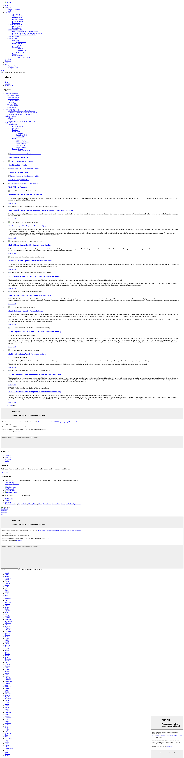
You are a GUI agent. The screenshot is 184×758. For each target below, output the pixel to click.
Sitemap (7, 500)
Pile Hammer (16, 23)
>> (12, 405)
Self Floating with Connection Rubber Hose (21, 121)
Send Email (4, 509)
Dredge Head (16, 47)
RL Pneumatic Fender (22, 142)
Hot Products (9, 499)
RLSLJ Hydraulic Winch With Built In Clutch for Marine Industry (34, 331)
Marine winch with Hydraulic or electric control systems (30, 261)
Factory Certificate (14, 9)
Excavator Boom (17, 17)
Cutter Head (19, 49)
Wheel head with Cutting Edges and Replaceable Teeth (29, 295)
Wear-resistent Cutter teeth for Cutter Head (25, 195)
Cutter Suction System (23, 57)
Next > (8, 405)
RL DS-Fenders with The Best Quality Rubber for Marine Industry (34, 374)
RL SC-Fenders (21, 143)
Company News (13, 67)
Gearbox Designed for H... (18, 180)
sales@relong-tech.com (12, 484)
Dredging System (17, 55)
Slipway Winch (32, 504)
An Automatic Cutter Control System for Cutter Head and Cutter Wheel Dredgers (40, 210)
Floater (10, 118)
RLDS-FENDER (21, 145)
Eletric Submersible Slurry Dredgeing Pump (25, 31)
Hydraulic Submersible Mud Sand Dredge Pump (27, 33)
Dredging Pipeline (13, 36)
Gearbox (18, 45)
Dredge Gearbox (17, 43)
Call (2, 514)
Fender (14, 54)
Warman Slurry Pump (58, 504)
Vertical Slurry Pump (11, 504)
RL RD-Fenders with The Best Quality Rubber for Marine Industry (34, 276)
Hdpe (10, 119)
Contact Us (8, 61)
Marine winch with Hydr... (18, 172)
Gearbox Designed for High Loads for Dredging (27, 226)
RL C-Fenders (20, 140)
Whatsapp (4, 510)
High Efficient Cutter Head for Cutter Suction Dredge (29, 245)
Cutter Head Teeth (21, 50)
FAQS (10, 11)
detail (14, 203)
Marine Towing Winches (73, 504)
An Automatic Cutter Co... (18, 157)
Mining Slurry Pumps (44, 504)
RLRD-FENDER (21, 147)
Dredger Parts (12, 38)
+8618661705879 (10, 482)
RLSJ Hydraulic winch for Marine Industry (25, 311)
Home (6, 5)
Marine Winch (16, 40)
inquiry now (4, 472)
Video (6, 62)
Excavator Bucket (17, 19)
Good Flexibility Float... (17, 165)
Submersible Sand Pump (15, 30)
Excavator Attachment (15, 14)
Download (8, 59)
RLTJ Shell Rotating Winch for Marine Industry (27, 354)
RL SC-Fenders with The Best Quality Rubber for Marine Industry (34, 392)
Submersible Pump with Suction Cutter (24, 35)
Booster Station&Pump (15, 24)
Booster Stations (17, 26)
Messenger (4, 512)
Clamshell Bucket (17, 16)
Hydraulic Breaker (17, 21)
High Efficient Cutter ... (17, 187)
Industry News (12, 66)
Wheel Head (20, 52)
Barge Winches (22, 504)
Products (7, 12)
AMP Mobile (9, 502)
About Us (8, 7)
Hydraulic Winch (21, 42)
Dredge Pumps (16, 28)
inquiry (10, 203)
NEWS (7, 64)
